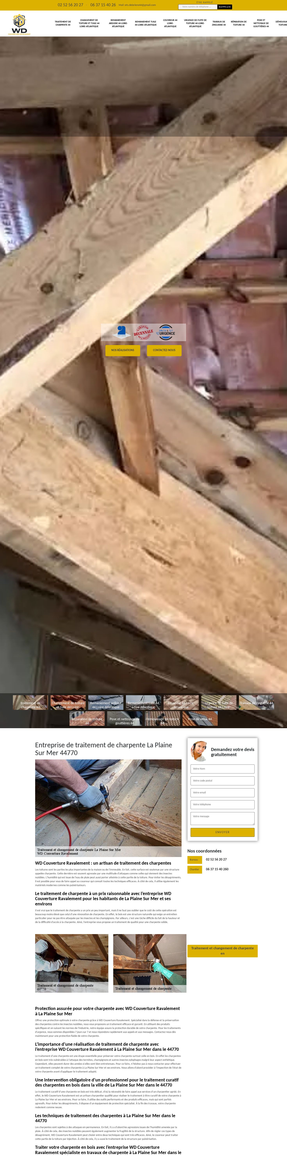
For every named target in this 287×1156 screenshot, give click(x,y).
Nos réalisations (122, 350)
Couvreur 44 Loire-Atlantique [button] (170, 23)
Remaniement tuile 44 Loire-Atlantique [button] (146, 23)
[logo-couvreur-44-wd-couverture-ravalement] (19, 24)
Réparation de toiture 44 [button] (239, 23)
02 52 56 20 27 (216, 859)
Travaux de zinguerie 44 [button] (219, 23)
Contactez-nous (164, 350)
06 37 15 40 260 (217, 869)
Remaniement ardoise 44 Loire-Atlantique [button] (118, 23)
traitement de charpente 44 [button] (63, 23)
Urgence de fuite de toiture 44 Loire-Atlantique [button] (195, 23)
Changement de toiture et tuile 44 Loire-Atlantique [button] (89, 23)
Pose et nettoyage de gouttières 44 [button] (261, 23)
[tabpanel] (143, 364)
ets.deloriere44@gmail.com (140, 5)
